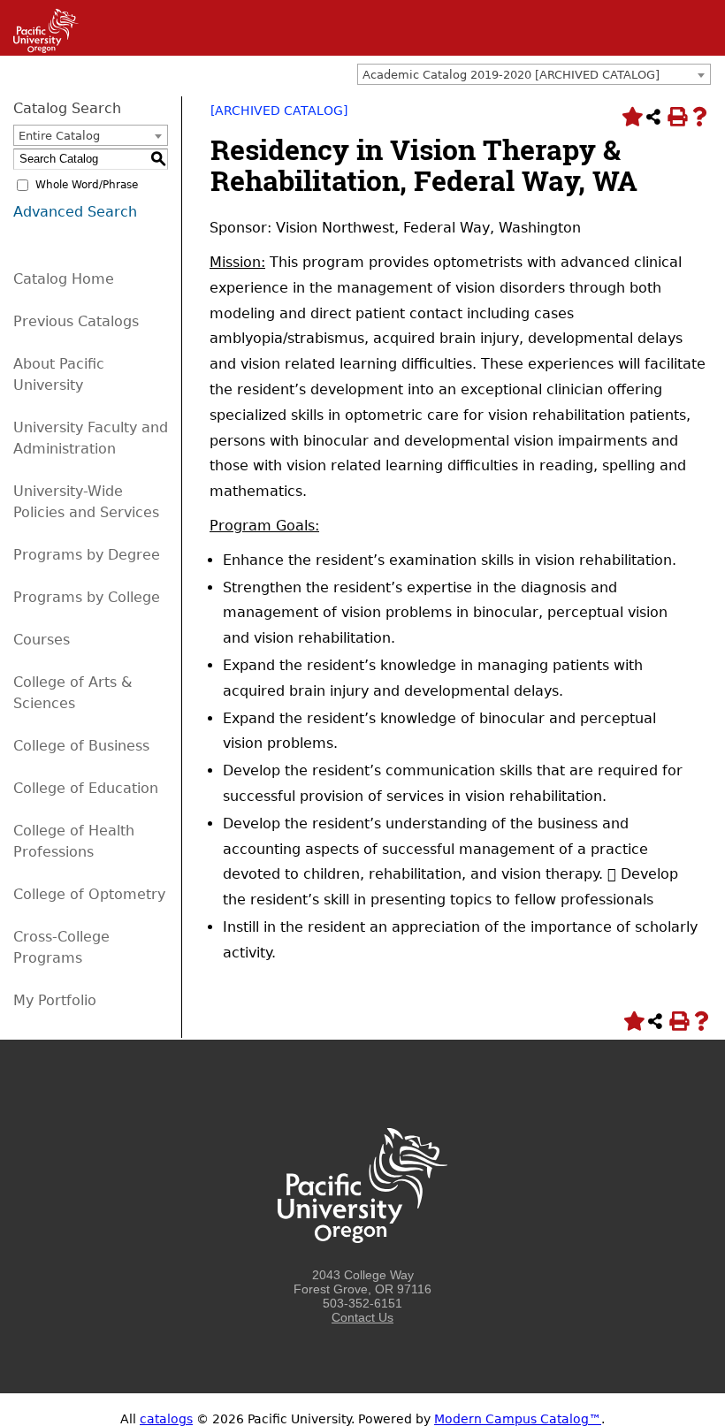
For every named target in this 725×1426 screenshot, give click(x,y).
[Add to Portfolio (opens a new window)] (630, 116)
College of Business (81, 745)
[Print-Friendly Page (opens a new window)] (676, 116)
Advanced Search (75, 211)
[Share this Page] (653, 116)
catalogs (166, 1419)
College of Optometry (89, 894)
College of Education (85, 788)
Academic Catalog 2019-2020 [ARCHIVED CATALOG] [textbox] (511, 74)
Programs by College (86, 597)
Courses (41, 639)
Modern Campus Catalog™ (517, 1419)
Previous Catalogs (76, 321)
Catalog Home (63, 279)
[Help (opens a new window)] (699, 116)
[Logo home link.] (362, 1261)
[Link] (39, 49)
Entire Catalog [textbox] (59, 135)
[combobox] (534, 74)
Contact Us (362, 1317)
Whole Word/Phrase (86, 185)
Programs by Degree (86, 554)
